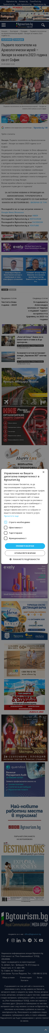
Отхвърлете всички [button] (25, 553)
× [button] (43, 472)
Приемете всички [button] (25, 546)
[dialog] (24, 516)
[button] (25, 559)
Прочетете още (11, 516)
